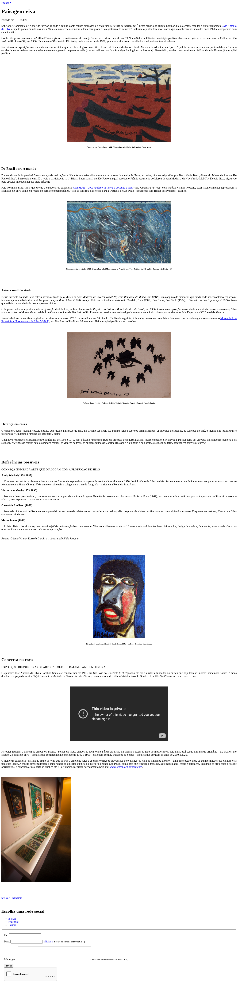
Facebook (13, 921)
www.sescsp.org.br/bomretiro (126, 766)
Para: (7, 941)
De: (6, 935)
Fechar (6, 2)
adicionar (48, 941)
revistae (5, 897)
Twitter (12, 924)
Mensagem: (10, 959)
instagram (17, 897)
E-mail (12, 918)
